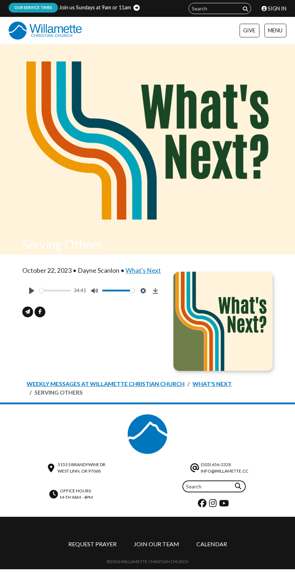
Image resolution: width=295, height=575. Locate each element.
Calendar (211, 543)
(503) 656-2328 (216, 464)
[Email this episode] (27, 312)
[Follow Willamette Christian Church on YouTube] (225, 504)
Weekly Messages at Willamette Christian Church (106, 383)
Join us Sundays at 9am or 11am (72, 7)
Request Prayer (92, 543)
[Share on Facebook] (40, 312)
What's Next (143, 270)
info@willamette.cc (224, 471)
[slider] (55, 290)
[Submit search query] (245, 8)
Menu (275, 30)
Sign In (276, 8)
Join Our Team (156, 543)
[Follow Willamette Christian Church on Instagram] (213, 504)
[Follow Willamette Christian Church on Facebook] (203, 504)
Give (249, 30)
